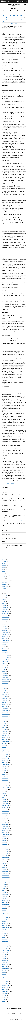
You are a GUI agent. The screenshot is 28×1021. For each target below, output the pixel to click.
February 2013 (5, 894)
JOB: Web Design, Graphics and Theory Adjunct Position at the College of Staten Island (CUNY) (14, 500)
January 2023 (5, 677)
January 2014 (5, 873)
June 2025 (4, 623)
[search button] (3, 4)
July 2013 (4, 884)
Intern (3, 567)
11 (17, 15)
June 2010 (4, 956)
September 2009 (5, 968)
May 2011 (4, 935)
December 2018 (5, 758)
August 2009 (5, 970)
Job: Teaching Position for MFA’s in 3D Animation (12, 529)
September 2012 (5, 904)
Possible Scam (5, 575)
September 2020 (5, 718)
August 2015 (5, 836)
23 (10, 19)
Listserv (3, 571)
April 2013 (4, 890)
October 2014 (5, 855)
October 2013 (5, 879)
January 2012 (5, 919)
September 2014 (5, 857)
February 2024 (5, 652)
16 (10, 17)
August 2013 (5, 883)
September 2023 (5, 661)
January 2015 (5, 850)
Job (2, 569)
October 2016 (5, 809)
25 (17, 19)
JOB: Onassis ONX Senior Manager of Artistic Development (13, 510)
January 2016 (5, 826)
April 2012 (4, 914)
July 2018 (4, 768)
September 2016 (5, 811)
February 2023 (5, 675)
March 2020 (4, 729)
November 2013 (5, 877)
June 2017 (4, 793)
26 (21, 19)
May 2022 (4, 692)
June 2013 (4, 886)
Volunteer (4, 588)
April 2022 (4, 694)
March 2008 (4, 1003)
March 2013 (4, 892)
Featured (4, 565)
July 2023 (4, 665)
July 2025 (4, 621)
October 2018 (5, 762)
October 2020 (5, 716)
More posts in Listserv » (22, 520)
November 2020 (5, 714)
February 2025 (5, 630)
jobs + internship (6, 534)
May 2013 (4, 888)
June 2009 (4, 974)
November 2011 (5, 923)
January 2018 (5, 780)
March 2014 (4, 869)
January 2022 (5, 700)
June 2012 (4, 910)
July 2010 (4, 954)
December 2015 (5, 828)
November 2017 (5, 784)
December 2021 (5, 702)
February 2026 (5, 607)
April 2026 (4, 603)
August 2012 (5, 906)
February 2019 (5, 754)
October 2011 (5, 925)
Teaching (4, 584)
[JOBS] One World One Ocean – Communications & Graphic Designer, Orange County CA (14, 540)
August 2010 (5, 952)
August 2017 (5, 789)
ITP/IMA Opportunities (14, 4)
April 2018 (4, 774)
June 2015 (4, 840)
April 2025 (4, 626)
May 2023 (4, 669)
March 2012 (4, 916)
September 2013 (5, 881)
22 (6, 19)
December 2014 (5, 851)
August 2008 (5, 993)
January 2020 (5, 733)
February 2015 (5, 848)
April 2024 (4, 648)
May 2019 (4, 749)
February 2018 (5, 778)
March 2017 (4, 799)
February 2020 (5, 731)
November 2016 (5, 807)
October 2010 (5, 948)
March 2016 (4, 822)
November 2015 (5, 830)
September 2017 (5, 787)
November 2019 (5, 737)
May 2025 (4, 625)
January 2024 (5, 654)
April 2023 (4, 671)
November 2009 (5, 964)
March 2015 (4, 846)
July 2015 (4, 838)
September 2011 (5, 927)
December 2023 (5, 656)
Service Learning (5, 580)
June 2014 (4, 863)
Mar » (15, 23)
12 (21, 15)
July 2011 (4, 931)
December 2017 (5, 782)
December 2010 (5, 945)
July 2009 (4, 972)
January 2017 (5, 803)
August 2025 (5, 619)
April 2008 (4, 1001)
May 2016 (4, 819)
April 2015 (4, 844)
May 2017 (4, 795)
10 (14, 15)
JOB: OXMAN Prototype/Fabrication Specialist (14, 506)
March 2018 (4, 776)
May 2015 (4, 842)
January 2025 (5, 632)
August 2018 (5, 766)
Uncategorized (5, 586)
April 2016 (4, 820)
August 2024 (5, 642)
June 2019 (4, 747)
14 (3, 17)
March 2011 (4, 939)
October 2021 (5, 706)
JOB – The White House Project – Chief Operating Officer (12, 546)
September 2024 (5, 640)
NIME (3, 573)
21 (3, 19)
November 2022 (5, 681)
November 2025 (5, 613)
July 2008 (4, 995)
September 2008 (5, 991)
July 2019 (4, 745)
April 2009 (4, 978)
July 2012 (4, 908)
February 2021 (5, 708)
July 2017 (4, 791)
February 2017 (5, 801)
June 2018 (4, 770)
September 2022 (5, 685)
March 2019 (4, 753)
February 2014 (5, 871)
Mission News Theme (10, 1019)
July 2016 (4, 815)
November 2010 (5, 947)
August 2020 (5, 720)
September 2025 (5, 617)
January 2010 (5, 962)
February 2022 (5, 698)
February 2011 (5, 941)
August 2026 (5, 595)
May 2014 (4, 865)
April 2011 (4, 937)
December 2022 (5, 679)
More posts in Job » (23, 492)
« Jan (12, 23)
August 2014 (5, 859)
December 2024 (5, 634)
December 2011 (5, 921)
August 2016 (5, 813)
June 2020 (4, 723)
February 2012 (5, 917)
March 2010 (4, 958)
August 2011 (5, 929)
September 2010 (5, 950)
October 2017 (5, 786)
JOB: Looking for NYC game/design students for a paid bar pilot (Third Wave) (13, 516)
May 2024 (4, 646)
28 (3, 21)
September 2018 (5, 764)
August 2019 (5, 743)
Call (2, 559)
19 (21, 17)
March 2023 (4, 673)
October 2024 (5, 638)
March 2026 (4, 605)
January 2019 (5, 756)
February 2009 (5, 981)
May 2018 (4, 772)
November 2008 (5, 987)
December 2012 (5, 898)
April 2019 (4, 751)
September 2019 (5, 741)
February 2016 (5, 824)
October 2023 (5, 659)
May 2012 (4, 912)
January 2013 (5, 896)
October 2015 (5, 832)
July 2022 (4, 689)
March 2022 (4, 696)
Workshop (4, 590)
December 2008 (5, 985)
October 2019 (5, 739)
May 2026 (4, 601)
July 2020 (4, 722)
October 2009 (5, 966)
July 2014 (4, 861)
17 (14, 17)
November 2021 (5, 704)
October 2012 (5, 902)
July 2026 (4, 597)
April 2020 (4, 727)
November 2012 (5, 900)
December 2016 (5, 805)
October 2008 (5, 989)
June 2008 (4, 997)
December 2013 (5, 875)
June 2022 (4, 690)
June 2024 (4, 644)
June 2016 (4, 817)
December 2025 (5, 611)
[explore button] (18, 1)
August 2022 (5, 687)
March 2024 (4, 650)
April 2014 (4, 867)
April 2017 (4, 797)
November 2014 (5, 853)
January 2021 (5, 710)
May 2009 (4, 976)
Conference (4, 561)
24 (14, 19)
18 (17, 17)
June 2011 (4, 933)
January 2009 (5, 983)
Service (3, 578)
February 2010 (5, 960)
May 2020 (4, 725)
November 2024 (5, 636)
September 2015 (5, 834)
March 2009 (4, 980)
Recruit (3, 577)
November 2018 (5, 760)
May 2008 (4, 999)
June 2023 (4, 667)
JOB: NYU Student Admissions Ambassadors (13, 495)
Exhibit (3, 563)
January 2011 (5, 943)
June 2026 (4, 599)
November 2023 (5, 657)
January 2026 (5, 609)
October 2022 (5, 683)
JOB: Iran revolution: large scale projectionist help (14, 524)
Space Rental (5, 582)
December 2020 (5, 712)
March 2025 (4, 628)
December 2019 (5, 735)
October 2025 (5, 615)
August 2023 (5, 663)
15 (6, 17)
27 (24, 19)
